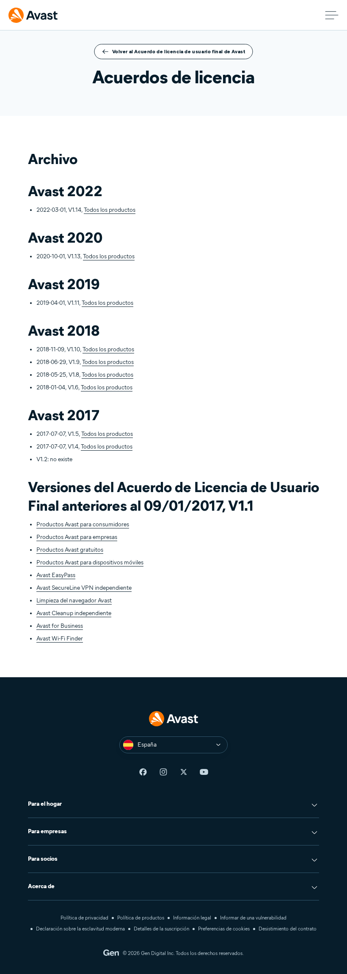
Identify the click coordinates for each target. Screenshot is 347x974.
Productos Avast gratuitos (69, 549)
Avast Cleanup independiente (73, 613)
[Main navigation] (332, 15)
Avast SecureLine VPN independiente (84, 587)
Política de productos (140, 917)
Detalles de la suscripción (161, 928)
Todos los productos (109, 209)
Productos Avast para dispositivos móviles (89, 562)
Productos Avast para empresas (76, 537)
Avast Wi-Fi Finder (59, 638)
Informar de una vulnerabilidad (253, 917)
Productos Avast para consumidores (82, 524)
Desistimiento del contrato (288, 928)
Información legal (192, 917)
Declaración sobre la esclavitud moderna (80, 928)
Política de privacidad (84, 917)
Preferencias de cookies (224, 928)
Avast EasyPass (55, 575)
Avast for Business (59, 625)
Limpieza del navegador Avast (74, 600)
